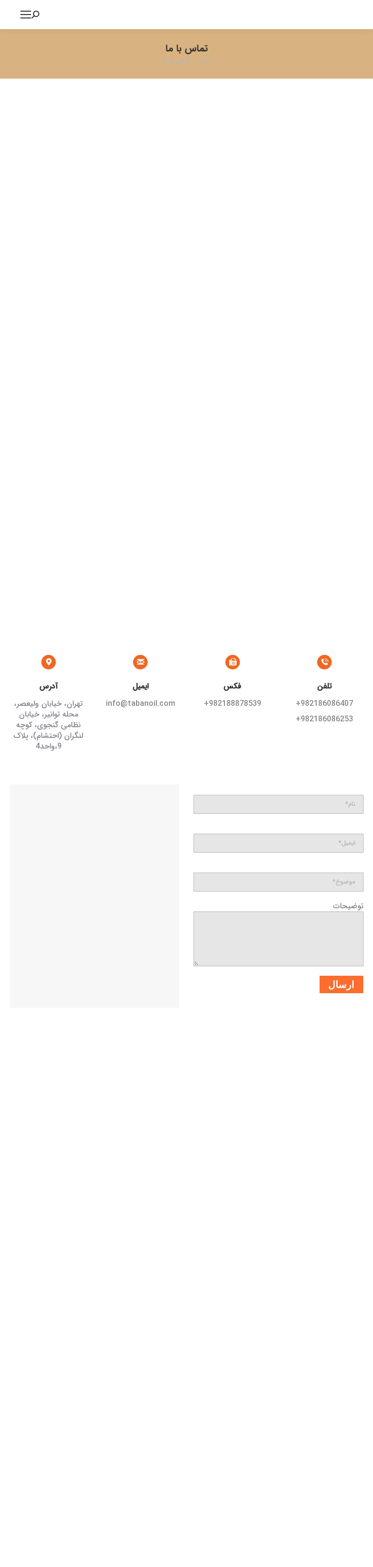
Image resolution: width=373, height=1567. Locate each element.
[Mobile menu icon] (26, 14)
